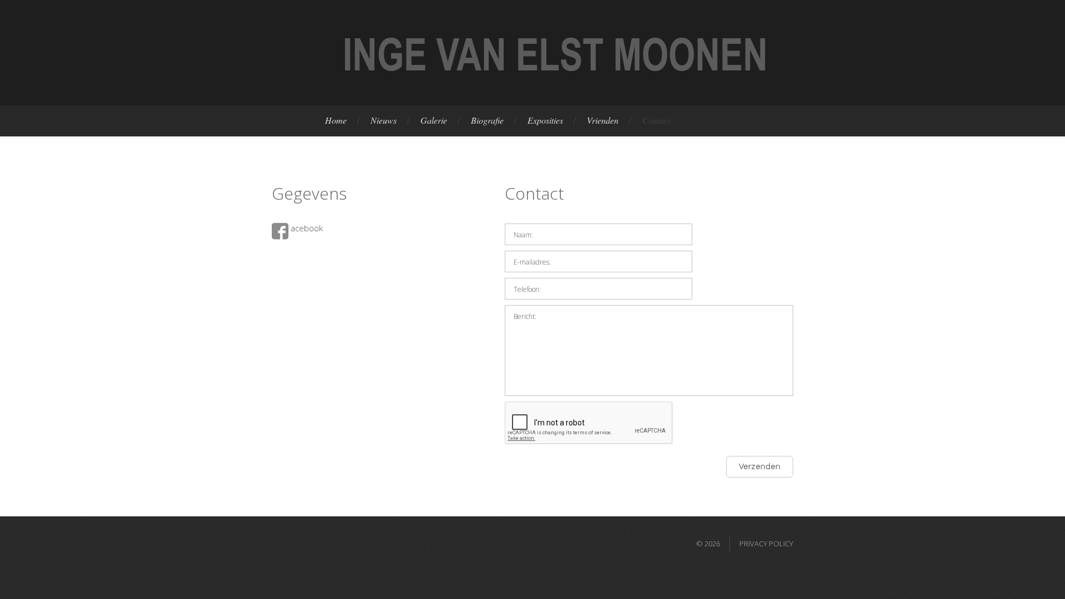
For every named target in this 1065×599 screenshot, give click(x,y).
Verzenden (759, 467)
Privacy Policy (766, 544)
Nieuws (384, 120)
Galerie (433, 120)
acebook (305, 227)
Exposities (545, 120)
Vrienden (602, 120)
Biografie (487, 120)
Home (336, 120)
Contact (656, 120)
